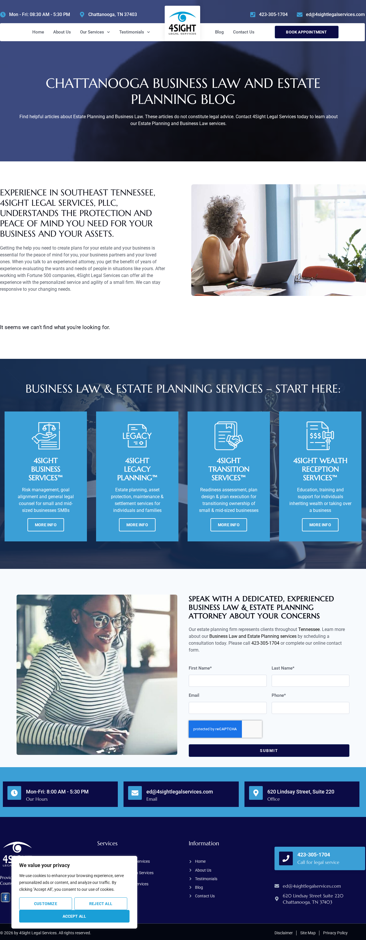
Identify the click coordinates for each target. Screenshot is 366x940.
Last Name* (283, 668)
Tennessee (309, 629)
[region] (74, 892)
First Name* (200, 668)
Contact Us (243, 32)
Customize (45, 903)
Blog (219, 32)
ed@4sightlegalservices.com (179, 792)
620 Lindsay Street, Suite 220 (300, 792)
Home (38, 32)
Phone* (279, 695)
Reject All (100, 903)
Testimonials (131, 32)
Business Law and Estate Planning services (253, 636)
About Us (62, 32)
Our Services (92, 32)
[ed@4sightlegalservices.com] (135, 793)
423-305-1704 (265, 643)
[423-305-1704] (286, 858)
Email (194, 695)
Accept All (74, 916)
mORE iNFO (46, 525)
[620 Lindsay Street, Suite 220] (256, 793)
